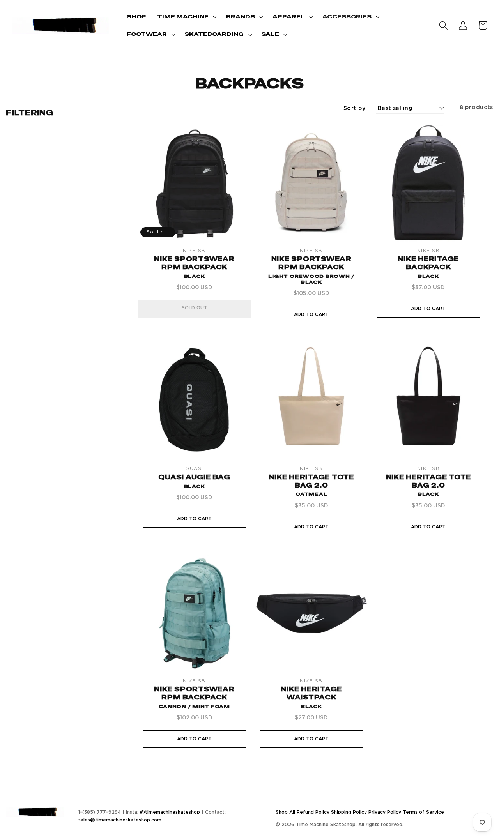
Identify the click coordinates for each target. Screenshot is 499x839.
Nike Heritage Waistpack (311, 697)
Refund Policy (313, 811)
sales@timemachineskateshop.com (119, 819)
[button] (186, 16)
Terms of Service (423, 811)
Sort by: (355, 108)
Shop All (285, 811)
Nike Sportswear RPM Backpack (194, 267)
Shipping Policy (349, 811)
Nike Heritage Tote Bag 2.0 (311, 485)
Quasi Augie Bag (194, 481)
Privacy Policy (384, 811)
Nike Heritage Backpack (428, 267)
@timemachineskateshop (170, 811)
